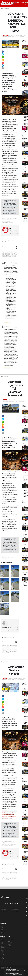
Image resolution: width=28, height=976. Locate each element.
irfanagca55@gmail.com (11, 230)
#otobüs (11, 222)
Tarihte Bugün (2, 952)
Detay (15, 974)
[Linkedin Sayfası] (11, 903)
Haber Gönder (15, 911)
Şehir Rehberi (2, 958)
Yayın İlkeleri (3, 909)
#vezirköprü (9, 219)
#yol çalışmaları (5, 558)
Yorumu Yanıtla (7, 322)
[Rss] (13, 903)
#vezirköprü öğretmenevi (7, 557)
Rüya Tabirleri (9, 945)
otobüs (13, 138)
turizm (12, 119)
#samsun (4, 218)
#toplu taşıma (5, 222)
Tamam (20, 974)
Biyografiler (10, 942)
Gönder (16, 247)
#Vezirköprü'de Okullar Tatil (8, 841)
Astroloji (9, 947)
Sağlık (2, 933)
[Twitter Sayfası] (4, 903)
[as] (4, 571)
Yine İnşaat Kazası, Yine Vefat (25, 185)
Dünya (2, 929)
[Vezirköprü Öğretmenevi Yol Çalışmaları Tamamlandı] (10, 408)
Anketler (10, 941)
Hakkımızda (3, 908)
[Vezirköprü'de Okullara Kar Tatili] (10, 687)
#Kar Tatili (4, 844)
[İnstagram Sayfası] (6, 903)
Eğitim (7, 661)
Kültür (2, 930)
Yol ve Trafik (2, 943)
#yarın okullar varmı (12, 844)
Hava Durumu (2, 940)
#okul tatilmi (5, 845)
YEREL (7, 376)
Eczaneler (3, 947)
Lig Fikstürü (2, 950)
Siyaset (2, 935)
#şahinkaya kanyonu (6, 221)
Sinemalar (3, 954)
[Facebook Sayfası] (1, 903)
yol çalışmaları (7, 479)
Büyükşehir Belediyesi (8, 141)
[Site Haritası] (16, 903)
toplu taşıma (8, 121)
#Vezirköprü (12, 842)
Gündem (7, 8)
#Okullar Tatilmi (5, 842)
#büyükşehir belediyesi (12, 218)
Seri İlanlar (3, 955)
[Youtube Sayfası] (8, 903)
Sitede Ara (10, 939)
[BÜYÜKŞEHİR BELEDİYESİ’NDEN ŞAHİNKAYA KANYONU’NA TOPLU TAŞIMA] (10, 43)
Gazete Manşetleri (3, 960)
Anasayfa (3, 8)
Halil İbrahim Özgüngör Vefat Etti (26, 144)
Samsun (12, 123)
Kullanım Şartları (15, 908)
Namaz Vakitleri (2, 946)
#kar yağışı (11, 845)
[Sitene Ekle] (18, 903)
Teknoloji (2, 932)
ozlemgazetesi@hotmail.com (8, 630)
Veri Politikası (3, 911)
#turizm (4, 219)
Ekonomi (17, 2)
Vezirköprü (9, 150)
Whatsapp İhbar (15, 909)
